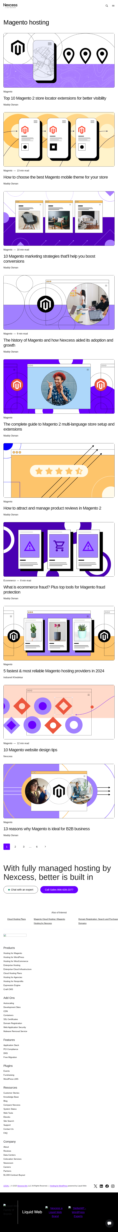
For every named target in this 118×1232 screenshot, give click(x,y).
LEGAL (6, 1186)
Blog (5, 1101)
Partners (7, 1171)
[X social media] (95, 1186)
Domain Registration (12, 1023)
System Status (10, 1109)
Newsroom (8, 1163)
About (6, 1147)
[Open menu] (113, 5)
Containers (8, 1015)
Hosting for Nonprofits (13, 981)
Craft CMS (8, 989)
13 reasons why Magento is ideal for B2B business (46, 828)
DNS (5, 1053)
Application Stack (11, 1045)
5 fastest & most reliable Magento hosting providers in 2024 (53, 671)
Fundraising (8, 1075)
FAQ (5, 1133)
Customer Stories (11, 1093)
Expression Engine (11, 985)
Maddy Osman (10, 104)
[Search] (106, 5)
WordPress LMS (10, 1079)
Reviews (7, 1151)
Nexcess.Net (22, 1186)
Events (6, 1071)
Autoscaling (8, 1003)
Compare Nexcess (11, 1105)
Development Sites (12, 1007)
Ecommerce (9, 580)
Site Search (8, 1121)
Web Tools (8, 1113)
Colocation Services (12, 1159)
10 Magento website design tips (30, 750)
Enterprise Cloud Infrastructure (17, 969)
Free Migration (10, 1057)
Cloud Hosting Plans (16, 919)
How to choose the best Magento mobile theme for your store (55, 177)
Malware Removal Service (15, 1031)
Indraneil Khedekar (13, 677)
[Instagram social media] (113, 1186)
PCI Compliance (10, 1049)
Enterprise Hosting (11, 965)
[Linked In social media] (101, 1186)
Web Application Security (14, 1027)
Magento (7, 91)
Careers (7, 1167)
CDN (5, 1011)
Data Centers (9, 1155)
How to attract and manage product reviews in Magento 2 (52, 508)
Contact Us (8, 1129)
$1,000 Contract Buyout (14, 1175)
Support (7, 1125)
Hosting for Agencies (12, 977)
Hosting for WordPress (13, 957)
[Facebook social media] (107, 1186)
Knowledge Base (11, 1097)
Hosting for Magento (12, 953)
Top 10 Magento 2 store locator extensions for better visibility (54, 98)
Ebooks (6, 1117)
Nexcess (7, 756)
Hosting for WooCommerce (15, 961)
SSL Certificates (10, 1019)
